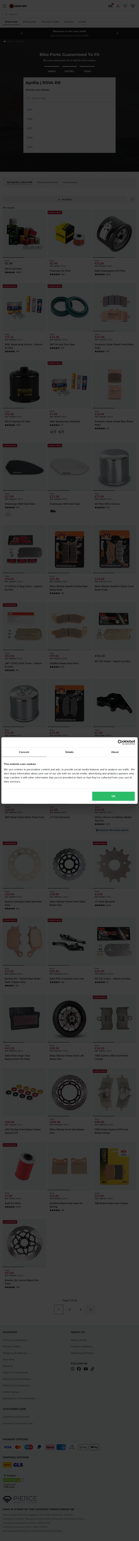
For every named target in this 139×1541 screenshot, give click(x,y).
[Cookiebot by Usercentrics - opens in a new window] (120, 742)
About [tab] (115, 752)
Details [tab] (69, 752)
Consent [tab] (24, 752)
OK (113, 796)
